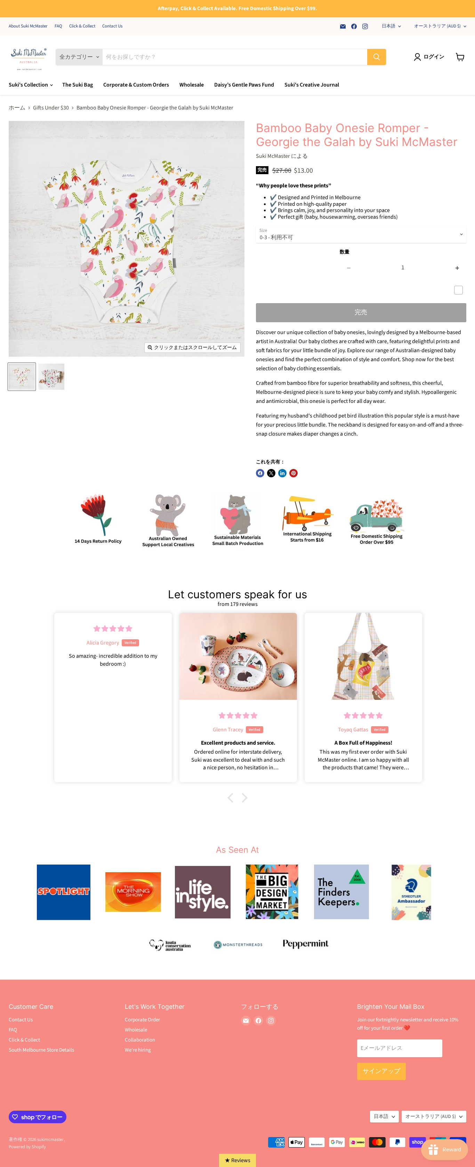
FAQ (58, 26)
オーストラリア (437, 26)
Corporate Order (142, 1019)
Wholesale (191, 85)
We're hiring (138, 1050)
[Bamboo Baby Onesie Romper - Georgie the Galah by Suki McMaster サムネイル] (21, 376)
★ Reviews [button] (237, 1160)
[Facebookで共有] (260, 473)
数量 (344, 252)
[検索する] (376, 57)
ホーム (17, 108)
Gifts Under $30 (51, 108)
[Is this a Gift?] (460, 290)
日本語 (388, 26)
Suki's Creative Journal (311, 85)
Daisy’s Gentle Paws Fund (244, 85)
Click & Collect (82, 26)
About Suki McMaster (28, 26)
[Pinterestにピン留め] (293, 473)
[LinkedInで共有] (282, 473)
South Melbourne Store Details (41, 1050)
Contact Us (112, 26)
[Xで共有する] (271, 473)
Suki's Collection (29, 85)
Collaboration (140, 1040)
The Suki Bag (77, 85)
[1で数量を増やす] (457, 267)
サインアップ (381, 1071)
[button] (232, 798)
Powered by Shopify (27, 1147)
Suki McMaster (273, 156)
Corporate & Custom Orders (136, 85)
